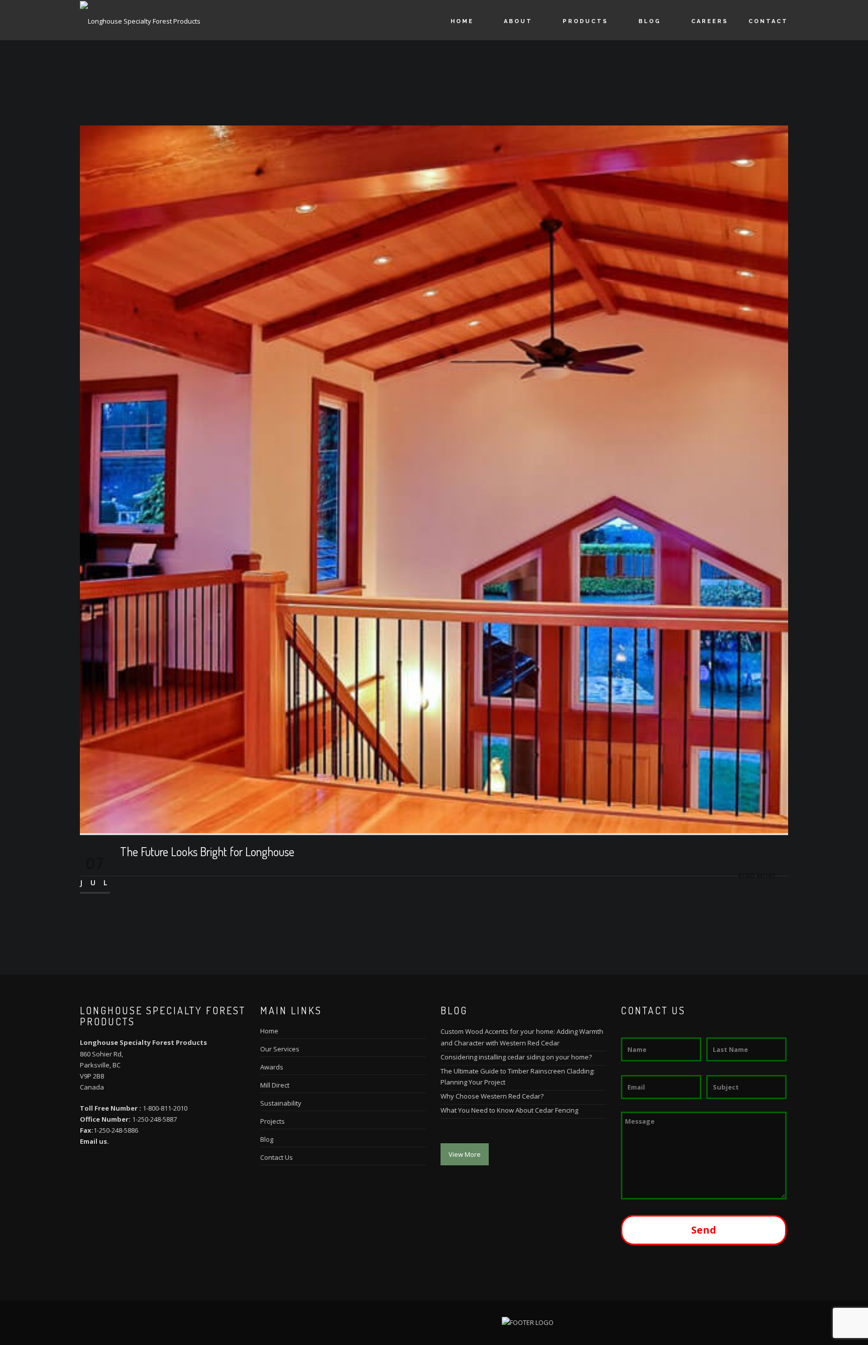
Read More (757, 875)
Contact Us (276, 1157)
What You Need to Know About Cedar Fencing (509, 1110)
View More (465, 1154)
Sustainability (280, 1103)
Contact (768, 21)
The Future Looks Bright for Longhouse (207, 851)
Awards (271, 1066)
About (518, 21)
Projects (272, 1121)
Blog (649, 21)
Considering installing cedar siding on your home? (516, 1056)
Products (585, 21)
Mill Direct (274, 1085)
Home (462, 21)
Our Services (279, 1048)
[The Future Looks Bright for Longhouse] (434, 478)
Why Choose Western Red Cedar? (492, 1096)
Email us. (94, 1141)
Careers (709, 21)
